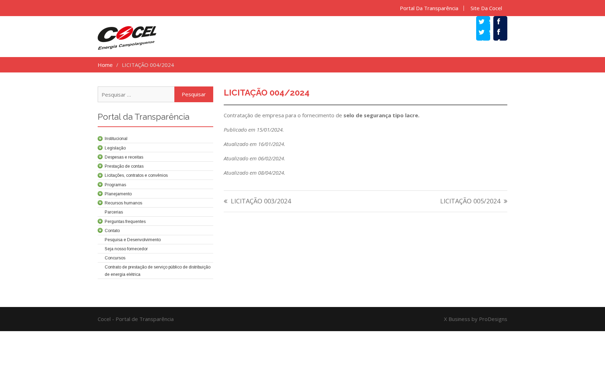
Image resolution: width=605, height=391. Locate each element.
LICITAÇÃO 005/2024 (470, 201)
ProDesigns (493, 318)
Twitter (486, 33)
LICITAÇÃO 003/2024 (261, 201)
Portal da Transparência (429, 8)
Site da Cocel (486, 8)
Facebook (503, 33)
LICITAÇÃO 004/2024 (267, 93)
